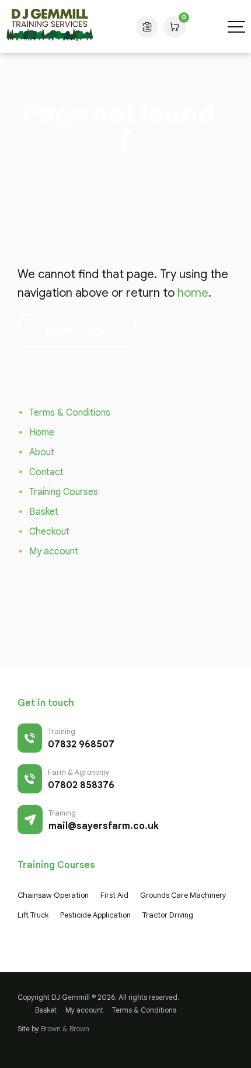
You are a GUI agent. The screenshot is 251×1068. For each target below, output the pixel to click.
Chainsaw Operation (53, 895)
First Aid (114, 895)
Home (41, 432)
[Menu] (236, 27)
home (192, 293)
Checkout (49, 531)
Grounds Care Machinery (183, 895)
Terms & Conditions (69, 413)
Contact (46, 472)
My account (53, 551)
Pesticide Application (95, 915)
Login (147, 27)
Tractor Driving (167, 915)
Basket (43, 512)
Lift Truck (33, 915)
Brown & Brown (65, 1028)
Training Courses (63, 492)
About (41, 452)
